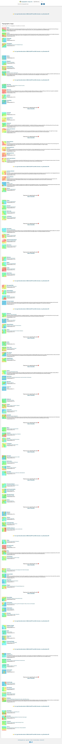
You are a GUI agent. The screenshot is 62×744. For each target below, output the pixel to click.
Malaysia (8, 631)
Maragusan (17, 541)
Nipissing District (15, 85)
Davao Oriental (13, 320)
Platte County (10, 66)
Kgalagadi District (13, 240)
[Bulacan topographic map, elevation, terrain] (4, 514)
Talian (8, 540)
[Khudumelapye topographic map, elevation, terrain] (4, 292)
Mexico (8, 439)
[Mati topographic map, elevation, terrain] (4, 321)
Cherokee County (10, 494)
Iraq (7, 688)
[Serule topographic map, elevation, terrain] (4, 372)
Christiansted (29, 377)
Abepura (8, 466)
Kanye (8, 234)
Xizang (10, 546)
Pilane (8, 200)
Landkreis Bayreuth (16, 711)
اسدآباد (8, 726)
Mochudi (8, 205)
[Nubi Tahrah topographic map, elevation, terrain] (4, 689)
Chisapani (9, 455)
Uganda (8, 614)
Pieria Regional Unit (19, 569)
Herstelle (9, 716)
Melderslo (9, 399)
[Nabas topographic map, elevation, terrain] (4, 184)
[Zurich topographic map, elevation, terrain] (4, 73)
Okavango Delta (10, 285)
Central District (10, 176)
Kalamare (9, 257)
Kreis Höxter (20, 717)
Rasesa (8, 188)
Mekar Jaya (9, 347)
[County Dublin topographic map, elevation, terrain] (4, 576)
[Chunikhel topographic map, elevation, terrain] (4, 473)
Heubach (8, 433)
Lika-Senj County (12, 683)
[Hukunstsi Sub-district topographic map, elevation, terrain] (4, 241)
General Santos (10, 324)
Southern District (10, 171)
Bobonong (9, 211)
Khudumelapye (10, 290)
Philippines (8, 39)
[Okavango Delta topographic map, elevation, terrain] (4, 287)
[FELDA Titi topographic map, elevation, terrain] (4, 694)
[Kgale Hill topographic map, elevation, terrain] (4, 383)
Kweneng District (10, 147)
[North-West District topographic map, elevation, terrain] (4, 160)
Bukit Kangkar (15, 642)
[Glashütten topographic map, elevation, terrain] (4, 712)
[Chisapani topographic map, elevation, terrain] (4, 457)
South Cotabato (13, 325)
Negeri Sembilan (12, 693)
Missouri (13, 67)
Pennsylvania (14, 44)
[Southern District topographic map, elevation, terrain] (4, 173)
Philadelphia (9, 43)
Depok (15, 348)
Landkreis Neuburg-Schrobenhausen (19, 660)
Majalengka (16, 462)
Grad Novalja (9, 682)
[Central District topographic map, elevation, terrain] (4, 178)
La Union (12, 410)
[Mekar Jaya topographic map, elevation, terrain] (4, 349)
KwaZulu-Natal (13, 603)
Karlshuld (9, 659)
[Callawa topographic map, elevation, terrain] (4, 519)
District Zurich (16, 72)
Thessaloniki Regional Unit (20, 586)
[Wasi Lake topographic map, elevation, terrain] (4, 86)
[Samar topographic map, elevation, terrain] (4, 57)
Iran (7, 727)
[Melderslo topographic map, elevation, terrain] (4, 401)
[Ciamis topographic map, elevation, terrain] (4, 501)
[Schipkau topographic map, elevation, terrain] (4, 700)
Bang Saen (9, 579)
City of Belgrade (11, 62)
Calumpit (15, 665)
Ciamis (8, 499)
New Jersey (9, 352)
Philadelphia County (19, 44)
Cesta (8, 342)
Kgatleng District (10, 153)
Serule (8, 370)
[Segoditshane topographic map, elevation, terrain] (4, 360)
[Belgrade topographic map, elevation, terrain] (4, 63)
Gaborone (9, 123)
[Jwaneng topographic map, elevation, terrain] (4, 114)
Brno (8, 550)
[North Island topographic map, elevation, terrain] (4, 671)
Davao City (12, 518)
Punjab (11, 428)
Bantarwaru (9, 461)
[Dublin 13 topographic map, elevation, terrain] (4, 388)
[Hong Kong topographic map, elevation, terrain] (4, 102)
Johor (11, 631)
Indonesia (8, 348)
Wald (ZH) (9, 415)
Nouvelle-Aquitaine (13, 330)
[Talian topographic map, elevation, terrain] (4, 542)
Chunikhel (9, 471)
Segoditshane (10, 358)
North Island (9, 669)
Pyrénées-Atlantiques (19, 330)
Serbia (8, 33)
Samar (8, 55)
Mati (8, 319)
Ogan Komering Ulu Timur (19, 722)
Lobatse (8, 95)
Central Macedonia (12, 569)
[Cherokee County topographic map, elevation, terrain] (4, 496)
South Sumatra (12, 722)
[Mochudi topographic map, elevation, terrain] (4, 207)
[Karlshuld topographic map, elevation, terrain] (4, 661)
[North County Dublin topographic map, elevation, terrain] (4, 491)
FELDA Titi (9, 692)
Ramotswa (9, 244)
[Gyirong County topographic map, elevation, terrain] (4, 547)
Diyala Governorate (12, 688)
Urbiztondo (9, 409)
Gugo (8, 664)
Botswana (9, 89)
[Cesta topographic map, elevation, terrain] (4, 343)
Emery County (16, 444)
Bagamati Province (12, 472)
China (8, 101)
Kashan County (17, 727)
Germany (8, 660)
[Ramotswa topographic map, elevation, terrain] (4, 246)
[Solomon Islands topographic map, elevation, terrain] (4, 303)
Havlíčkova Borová (11, 528)
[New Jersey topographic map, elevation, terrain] (4, 354)
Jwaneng (9, 112)
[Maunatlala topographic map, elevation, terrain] (4, 230)
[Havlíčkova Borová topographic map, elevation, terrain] (4, 529)
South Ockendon (10, 522)
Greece (8, 569)
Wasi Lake (9, 84)
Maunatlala (9, 228)
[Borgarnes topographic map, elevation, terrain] (4, 638)
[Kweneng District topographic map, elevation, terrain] (4, 149)
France (8, 330)
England (13, 523)
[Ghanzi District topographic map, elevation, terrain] (4, 143)
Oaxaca (11, 439)
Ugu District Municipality (20, 603)
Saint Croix (9, 376)
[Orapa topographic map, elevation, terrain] (4, 269)
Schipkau (9, 698)
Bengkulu (11, 557)
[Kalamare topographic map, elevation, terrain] (4, 259)
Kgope (8, 262)
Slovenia (8, 343)
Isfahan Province (11, 727)
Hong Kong (9, 100)
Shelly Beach (9, 602)
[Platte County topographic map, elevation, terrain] (4, 68)
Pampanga (9, 38)
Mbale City (17, 614)
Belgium (8, 405)
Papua (11, 467)
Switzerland (8, 72)
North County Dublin (11, 489)
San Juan (15, 410)
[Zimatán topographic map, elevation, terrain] (4, 440)
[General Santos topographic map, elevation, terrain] (4, 326)
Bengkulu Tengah (16, 557)
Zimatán (8, 438)
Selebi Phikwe (10, 117)
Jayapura (14, 467)
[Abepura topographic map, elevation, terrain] (4, 468)
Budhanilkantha (22, 472)
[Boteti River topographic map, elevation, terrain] (4, 275)
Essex (16, 523)
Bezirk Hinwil (16, 416)
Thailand (8, 580)
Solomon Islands (10, 301)
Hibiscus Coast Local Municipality (30, 603)
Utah (12, 444)
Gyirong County (10, 545)
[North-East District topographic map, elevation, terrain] (4, 130)
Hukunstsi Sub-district (12, 239)
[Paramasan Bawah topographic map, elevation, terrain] (4, 485)
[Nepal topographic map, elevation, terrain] (4, 29)
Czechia (8, 551)
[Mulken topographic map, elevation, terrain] (4, 406)
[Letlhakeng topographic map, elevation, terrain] (4, 218)
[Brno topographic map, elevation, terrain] (4, 552)
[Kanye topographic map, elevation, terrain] (4, 236)
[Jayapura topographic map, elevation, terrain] (4, 655)
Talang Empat (9, 556)
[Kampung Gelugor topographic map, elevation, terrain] (4, 643)
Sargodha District (15, 428)
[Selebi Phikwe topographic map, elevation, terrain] (4, 119)
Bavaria (11, 660)
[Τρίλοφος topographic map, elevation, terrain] (4, 570)
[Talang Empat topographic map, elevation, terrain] (4, 558)
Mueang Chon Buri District (14, 580)
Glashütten (9, 710)
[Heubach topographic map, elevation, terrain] (4, 434)
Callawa (8, 517)
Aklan (11, 183)
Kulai (8, 630)
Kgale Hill (9, 381)
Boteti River (9, 273)
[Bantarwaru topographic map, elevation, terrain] (4, 463)
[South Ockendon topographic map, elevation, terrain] (4, 524)
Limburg (12, 400)
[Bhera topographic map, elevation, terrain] (4, 429)
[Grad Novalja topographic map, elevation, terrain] (4, 684)
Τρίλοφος (8, 568)
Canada (8, 85)
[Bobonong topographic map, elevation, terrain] (4, 213)
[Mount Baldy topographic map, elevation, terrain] (4, 599)
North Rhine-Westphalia (14, 717)
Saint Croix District (23, 377)
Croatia (8, 683)
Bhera (8, 427)
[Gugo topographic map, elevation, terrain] (4, 666)
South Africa (9, 603)
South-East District (13, 314)
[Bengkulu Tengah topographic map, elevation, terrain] (4, 627)
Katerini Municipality (26, 569)
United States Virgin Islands (16, 377)
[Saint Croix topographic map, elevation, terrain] (4, 378)
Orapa (8, 267)
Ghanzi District (10, 141)
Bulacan (8, 512)
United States (9, 44)
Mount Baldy (9, 597)
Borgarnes (9, 636)
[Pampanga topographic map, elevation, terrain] (4, 40)
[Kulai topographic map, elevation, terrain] (4, 632)
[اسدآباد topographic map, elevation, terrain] (4, 728)
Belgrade (9, 61)
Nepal (8, 27)
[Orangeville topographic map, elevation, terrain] (4, 445)
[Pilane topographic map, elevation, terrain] (4, 202)
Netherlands (9, 400)
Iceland (8, 637)
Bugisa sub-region (12, 614)
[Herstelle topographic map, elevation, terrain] (4, 718)
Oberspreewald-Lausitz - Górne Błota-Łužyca (22, 699)
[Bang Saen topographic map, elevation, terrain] (4, 581)
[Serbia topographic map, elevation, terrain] (4, 35)
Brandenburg (12, 699)
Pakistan (8, 428)
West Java (12, 348)
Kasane (8, 295)
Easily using (31, 14)
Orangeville (9, 443)
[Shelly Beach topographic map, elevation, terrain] (4, 604)
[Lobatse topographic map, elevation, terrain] (4, 97)
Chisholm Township (21, 85)
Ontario (11, 85)
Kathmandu (17, 472)
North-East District (11, 128)
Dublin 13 (9, 386)
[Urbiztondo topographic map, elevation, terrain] (4, 411)
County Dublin (12, 490)
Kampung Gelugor (10, 641)
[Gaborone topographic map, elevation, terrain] (4, 125)
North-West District (11, 158)
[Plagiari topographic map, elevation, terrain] (4, 587)
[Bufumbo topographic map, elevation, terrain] (4, 615)
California (13, 598)
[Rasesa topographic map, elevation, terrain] (4, 190)
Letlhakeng (9, 216)
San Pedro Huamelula (16, 439)
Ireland (8, 490)
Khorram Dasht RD (23, 727)
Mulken (8, 404)
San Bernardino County (18, 598)
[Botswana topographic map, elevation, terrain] (4, 91)
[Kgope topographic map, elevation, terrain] (4, 264)
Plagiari (8, 585)
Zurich (8, 71)
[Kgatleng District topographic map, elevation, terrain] (4, 155)
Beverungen (25, 717)
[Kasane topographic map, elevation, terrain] (4, 297)
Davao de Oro (13, 541)
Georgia (13, 495)
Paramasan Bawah (10, 484)
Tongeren (14, 405)
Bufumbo (9, 613)
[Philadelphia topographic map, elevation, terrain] (4, 45)
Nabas (8, 182)
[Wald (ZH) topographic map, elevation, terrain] (4, 416)
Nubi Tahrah (9, 687)
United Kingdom (9, 523)
